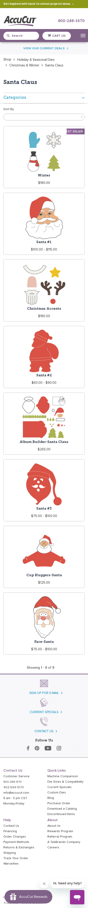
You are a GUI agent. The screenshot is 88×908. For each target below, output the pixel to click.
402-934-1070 (13, 787)
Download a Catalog (62, 808)
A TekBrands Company (63, 842)
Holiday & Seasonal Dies (36, 59)
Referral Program (59, 836)
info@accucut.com (16, 792)
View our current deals (44, 48)
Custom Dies (56, 792)
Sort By (8, 109)
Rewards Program (60, 831)
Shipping (9, 852)
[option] (7, 59)
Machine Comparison (62, 776)
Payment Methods (16, 842)
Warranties (11, 863)
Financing (10, 831)
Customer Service (16, 776)
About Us (53, 825)
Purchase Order (58, 803)
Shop (7, 59)
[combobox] (23, 36)
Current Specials (59, 787)
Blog (50, 798)
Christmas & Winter (24, 65)
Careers (53, 847)
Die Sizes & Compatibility (65, 781)
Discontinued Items (61, 814)
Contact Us (11, 825)
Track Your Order (15, 858)
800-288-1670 (71, 21)
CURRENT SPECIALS (44, 712)
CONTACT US (44, 731)
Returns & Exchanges (18, 847)
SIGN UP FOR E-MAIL (44, 693)
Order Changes (14, 836)
